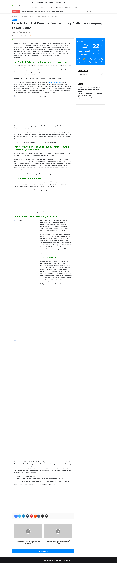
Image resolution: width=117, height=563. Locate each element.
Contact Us (58, 2)
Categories (39, 2)
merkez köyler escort (20, 497)
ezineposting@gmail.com (84, 98)
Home (14, 16)
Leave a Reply (43, 551)
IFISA (38, 485)
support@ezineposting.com (85, 95)
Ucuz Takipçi (18, 491)
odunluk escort (18, 503)
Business (19, 16)
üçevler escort (18, 509)
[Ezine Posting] (16, 5)
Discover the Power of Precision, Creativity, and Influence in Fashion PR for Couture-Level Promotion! (56, 7)
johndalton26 (16, 35)
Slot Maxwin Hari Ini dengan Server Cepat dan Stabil (34, 11)
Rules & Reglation (49, 2)
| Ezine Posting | (69, 560)
